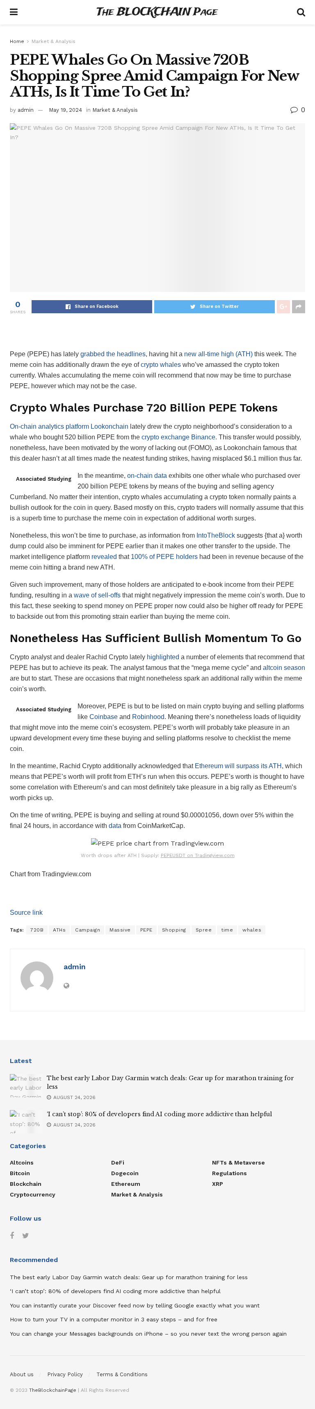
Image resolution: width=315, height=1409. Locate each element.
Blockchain (25, 1184)
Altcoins (22, 1162)
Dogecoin (125, 1173)
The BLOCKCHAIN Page (157, 12)
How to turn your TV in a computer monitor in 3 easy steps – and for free (113, 1319)
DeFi (117, 1162)
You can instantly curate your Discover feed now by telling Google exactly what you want (135, 1305)
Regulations (229, 1173)
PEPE (146, 930)
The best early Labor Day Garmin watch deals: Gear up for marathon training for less (129, 1277)
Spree (204, 930)
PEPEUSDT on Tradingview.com (198, 855)
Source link (26, 912)
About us (22, 1374)
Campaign (87, 930)
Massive (120, 930)
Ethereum (125, 1184)
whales (251, 930)
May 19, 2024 (65, 110)
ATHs (59, 930)
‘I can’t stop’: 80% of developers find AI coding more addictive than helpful (159, 1114)
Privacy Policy (65, 1374)
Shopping (174, 930)
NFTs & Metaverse (238, 1162)
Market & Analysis (53, 41)
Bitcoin (20, 1173)
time (227, 930)
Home (17, 41)
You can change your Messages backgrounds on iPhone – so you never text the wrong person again (148, 1333)
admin (26, 110)
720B (36, 930)
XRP (217, 1184)
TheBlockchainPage (52, 1390)
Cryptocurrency (32, 1194)
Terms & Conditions (122, 1374)
